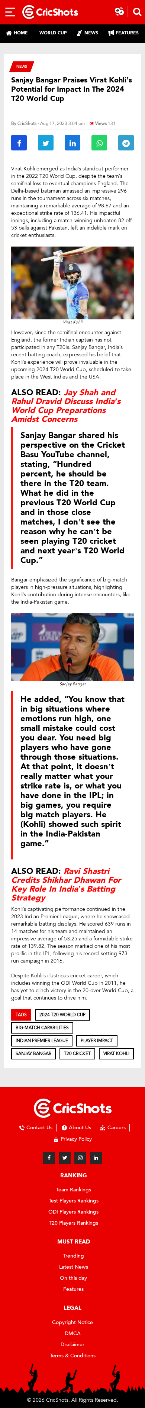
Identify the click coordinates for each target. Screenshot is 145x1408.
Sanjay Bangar (33, 1053)
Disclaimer (72, 1344)
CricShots (26, 123)
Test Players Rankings (74, 1200)
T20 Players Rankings (73, 1223)
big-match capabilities (42, 1028)
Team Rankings (73, 1189)
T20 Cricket (77, 1053)
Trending (73, 1255)
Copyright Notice (72, 1322)
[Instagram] (80, 1158)
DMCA (73, 1333)
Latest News (73, 1266)
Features (73, 1289)
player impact (97, 1041)
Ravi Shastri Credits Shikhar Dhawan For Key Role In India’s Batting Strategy (66, 885)
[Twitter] (65, 1158)
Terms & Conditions (73, 1355)
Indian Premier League (42, 1041)
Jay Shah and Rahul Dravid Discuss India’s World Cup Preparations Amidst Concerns (65, 406)
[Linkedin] (96, 1158)
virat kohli (116, 1053)
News (21, 66)
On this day (73, 1278)
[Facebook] (49, 1158)
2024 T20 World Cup (62, 1015)
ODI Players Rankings (73, 1211)
